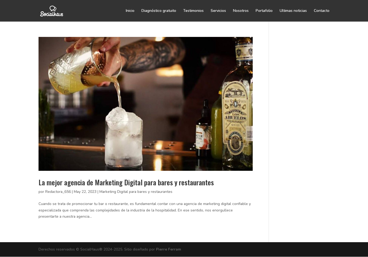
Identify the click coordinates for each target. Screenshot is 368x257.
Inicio (130, 11)
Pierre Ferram (168, 249)
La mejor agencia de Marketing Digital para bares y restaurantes (126, 182)
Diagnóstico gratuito (158, 11)
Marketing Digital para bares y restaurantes (135, 191)
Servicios (218, 11)
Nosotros (241, 11)
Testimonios (193, 11)
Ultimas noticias (293, 11)
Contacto (321, 11)
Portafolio (264, 11)
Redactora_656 (58, 191)
